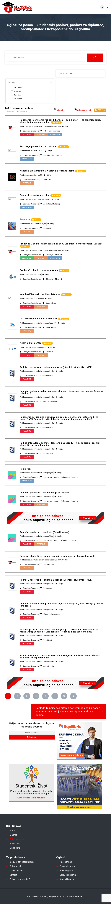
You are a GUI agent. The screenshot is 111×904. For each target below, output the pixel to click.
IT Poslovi (58, 255)
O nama (13, 835)
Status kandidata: (66, 73)
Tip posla (12, 82)
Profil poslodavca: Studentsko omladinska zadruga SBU (40, 126)
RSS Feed (101, 110)
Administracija (48, 155)
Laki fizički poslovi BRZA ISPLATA (39, 318)
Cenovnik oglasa (68, 866)
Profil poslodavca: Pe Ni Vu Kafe (32, 299)
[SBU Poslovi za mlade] (29, 7)
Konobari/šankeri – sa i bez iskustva (40, 294)
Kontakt (13, 875)
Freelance (18, 88)
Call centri (59, 155)
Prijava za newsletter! (19, 879)
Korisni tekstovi (16, 870)
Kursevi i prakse (67, 879)
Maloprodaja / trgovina (51, 401)
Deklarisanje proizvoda (51, 131)
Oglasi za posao (17, 839)
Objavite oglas (16, 866)
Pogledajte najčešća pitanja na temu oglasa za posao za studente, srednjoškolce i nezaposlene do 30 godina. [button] (68, 711)
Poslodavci (14, 843)
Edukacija (47, 180)
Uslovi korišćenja (68, 875)
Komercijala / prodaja (51, 477)
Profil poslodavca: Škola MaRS (31, 175)
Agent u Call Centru (31, 343)
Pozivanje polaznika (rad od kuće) (39, 146)
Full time (17, 91)
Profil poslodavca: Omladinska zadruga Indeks (37, 371)
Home (12, 830)
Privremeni (18, 99)
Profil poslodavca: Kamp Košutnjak (33, 224)
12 (64, 696)
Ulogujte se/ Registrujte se (21, 862)
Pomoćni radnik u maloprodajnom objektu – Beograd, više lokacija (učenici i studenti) (61, 392)
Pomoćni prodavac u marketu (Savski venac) (44, 532)
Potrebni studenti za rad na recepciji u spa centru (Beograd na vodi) (58, 556)
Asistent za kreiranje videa (35, 195)
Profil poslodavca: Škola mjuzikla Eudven (35, 199)
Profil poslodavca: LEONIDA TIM (31, 151)
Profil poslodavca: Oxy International (33, 347)
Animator (25, 219)
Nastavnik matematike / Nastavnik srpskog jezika (47, 170)
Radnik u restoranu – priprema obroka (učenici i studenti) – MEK (56, 367)
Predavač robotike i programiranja (39, 270)
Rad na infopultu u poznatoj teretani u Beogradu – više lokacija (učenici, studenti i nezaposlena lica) (60, 444)
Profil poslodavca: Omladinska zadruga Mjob (36, 473)
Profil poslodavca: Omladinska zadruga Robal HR (38, 323)
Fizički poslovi (51, 327)
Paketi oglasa (66, 870)
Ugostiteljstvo (51, 303)
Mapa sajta (14, 848)
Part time (17, 95)
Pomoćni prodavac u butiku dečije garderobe (44, 492)
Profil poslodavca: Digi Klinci (30, 275)
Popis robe (26, 469)
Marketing (56, 204)
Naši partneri (66, 862)
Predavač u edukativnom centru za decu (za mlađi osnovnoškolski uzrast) (61, 243)
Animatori (47, 204)
